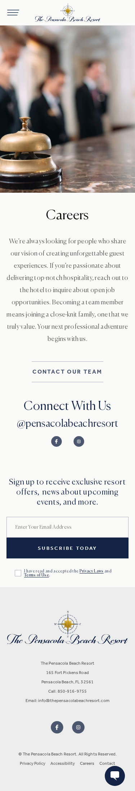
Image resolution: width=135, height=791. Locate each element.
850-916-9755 (72, 691)
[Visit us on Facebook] (57, 727)
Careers (87, 763)
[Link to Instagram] (78, 441)
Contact (107, 763)
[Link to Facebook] (56, 441)
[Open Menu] (13, 12)
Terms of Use (36, 575)
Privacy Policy (32, 763)
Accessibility (62, 763)
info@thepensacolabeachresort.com (73, 700)
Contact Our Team (67, 371)
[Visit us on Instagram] (78, 727)
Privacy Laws (92, 571)
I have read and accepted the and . (68, 573)
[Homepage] (67, 12)
